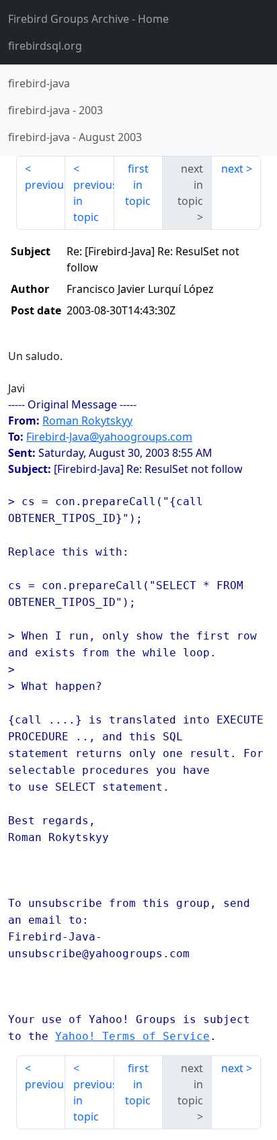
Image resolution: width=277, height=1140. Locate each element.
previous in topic (93, 200)
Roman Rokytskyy (87, 420)
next (232, 168)
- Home (88, 18)
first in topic (138, 184)
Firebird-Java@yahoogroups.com (109, 436)
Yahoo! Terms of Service (132, 1036)
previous (45, 184)
